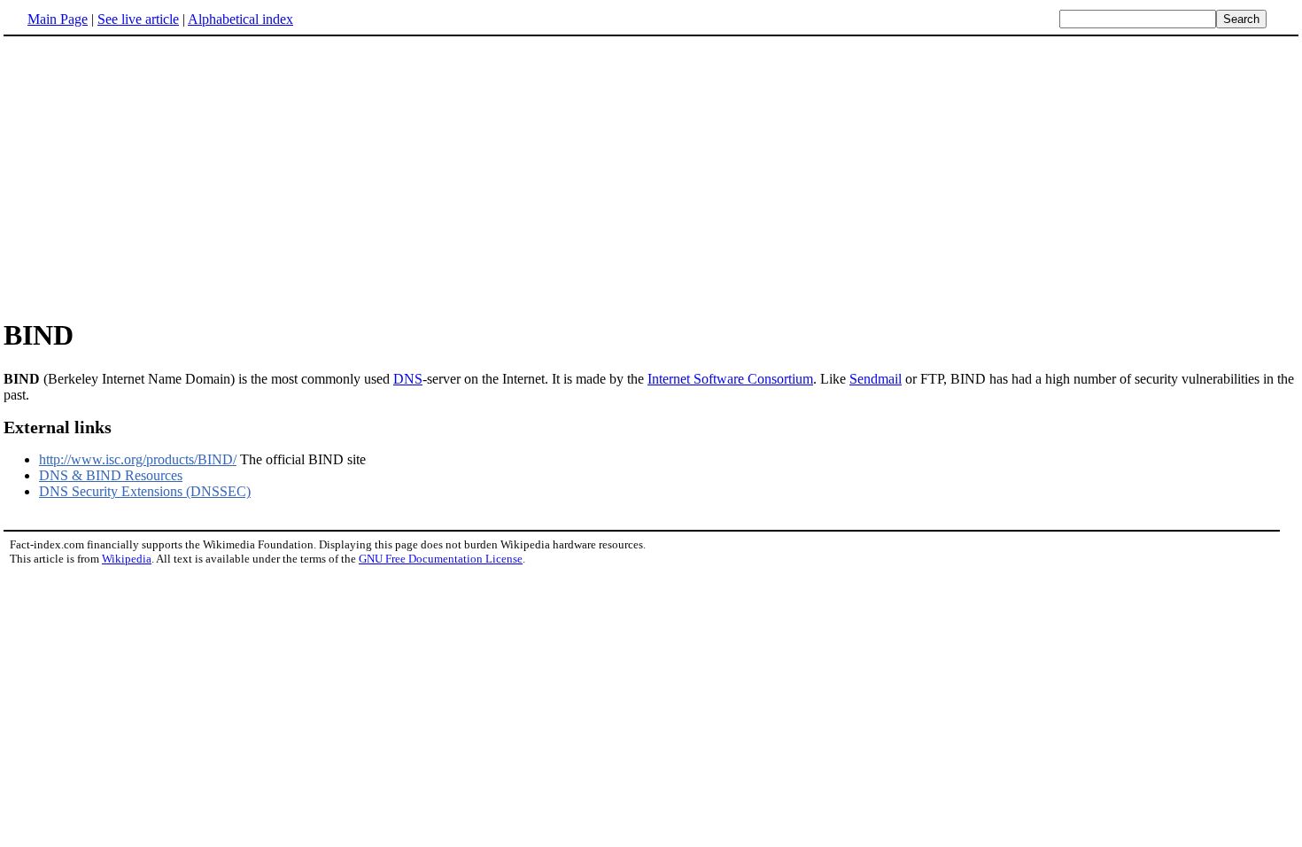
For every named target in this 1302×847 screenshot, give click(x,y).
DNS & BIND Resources (110, 475)
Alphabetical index (240, 19)
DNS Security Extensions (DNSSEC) (145, 491)
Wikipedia (126, 558)
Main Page (57, 19)
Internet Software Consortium (730, 378)
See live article (138, 19)
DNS (407, 378)
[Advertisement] (152, 176)
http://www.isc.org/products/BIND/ (137, 459)
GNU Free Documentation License (441, 558)
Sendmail (875, 378)
